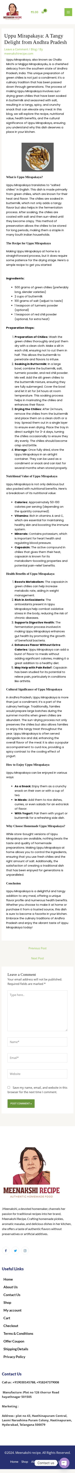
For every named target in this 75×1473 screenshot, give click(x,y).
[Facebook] (6, 1250)
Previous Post (37, 948)
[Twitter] (15, 1250)
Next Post (37, 958)
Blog (34, 49)
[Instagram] (25, 1250)
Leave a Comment (16, 49)
